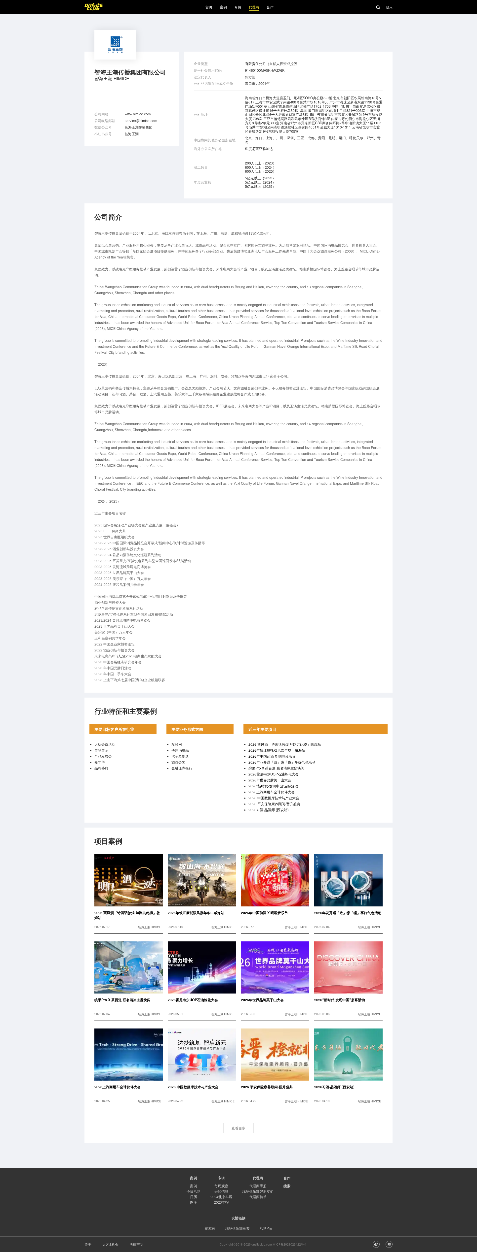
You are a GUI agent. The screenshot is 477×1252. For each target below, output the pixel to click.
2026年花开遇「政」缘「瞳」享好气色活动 (282, 762)
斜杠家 (210, 1228)
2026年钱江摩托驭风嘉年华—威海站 (276, 750)
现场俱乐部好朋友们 (258, 1191)
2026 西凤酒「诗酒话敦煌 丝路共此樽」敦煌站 (284, 744)
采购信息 (221, 1191)
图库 (193, 1202)
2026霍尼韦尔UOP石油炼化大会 (273, 773)
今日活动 (193, 1191)
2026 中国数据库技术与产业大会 (273, 797)
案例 (193, 1185)
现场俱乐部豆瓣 (237, 1228)
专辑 (221, 1177)
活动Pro (266, 1228)
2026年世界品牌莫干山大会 (269, 779)
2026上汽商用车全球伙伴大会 (271, 791)
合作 (286, 1177)
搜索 (286, 1185)
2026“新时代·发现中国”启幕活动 (273, 785)
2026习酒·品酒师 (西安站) (268, 809)
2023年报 (221, 1202)
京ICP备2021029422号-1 (290, 1244)
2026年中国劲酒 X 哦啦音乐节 (271, 756)
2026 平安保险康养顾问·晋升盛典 (274, 803)
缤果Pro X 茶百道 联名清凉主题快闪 (276, 768)
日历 (193, 1196)
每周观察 (221, 1185)
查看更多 (238, 1127)
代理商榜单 (258, 1196)
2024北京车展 (221, 1196)
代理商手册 (258, 1185)
